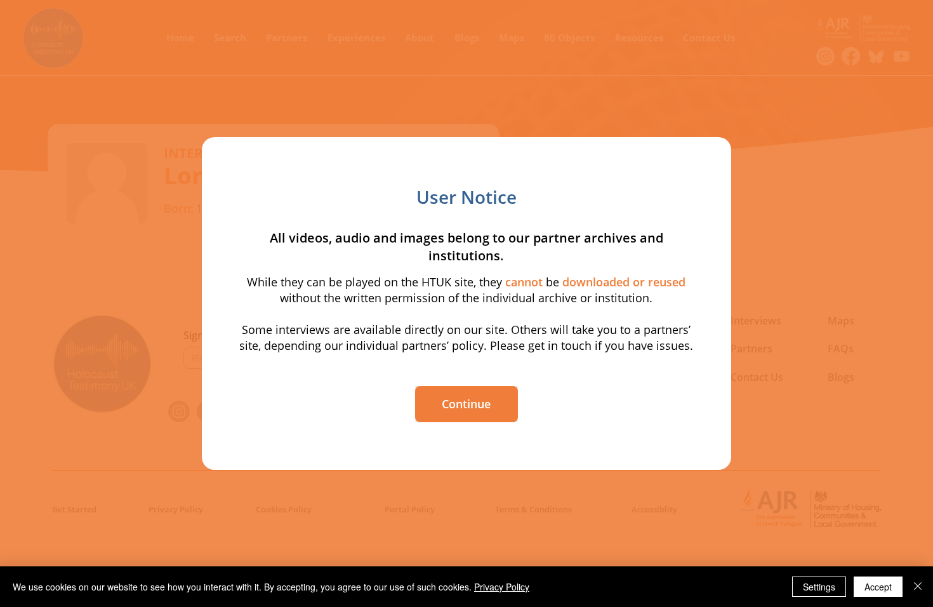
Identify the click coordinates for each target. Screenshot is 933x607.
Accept (878, 586)
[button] (466, 404)
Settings (819, 586)
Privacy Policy (501, 586)
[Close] (917, 587)
